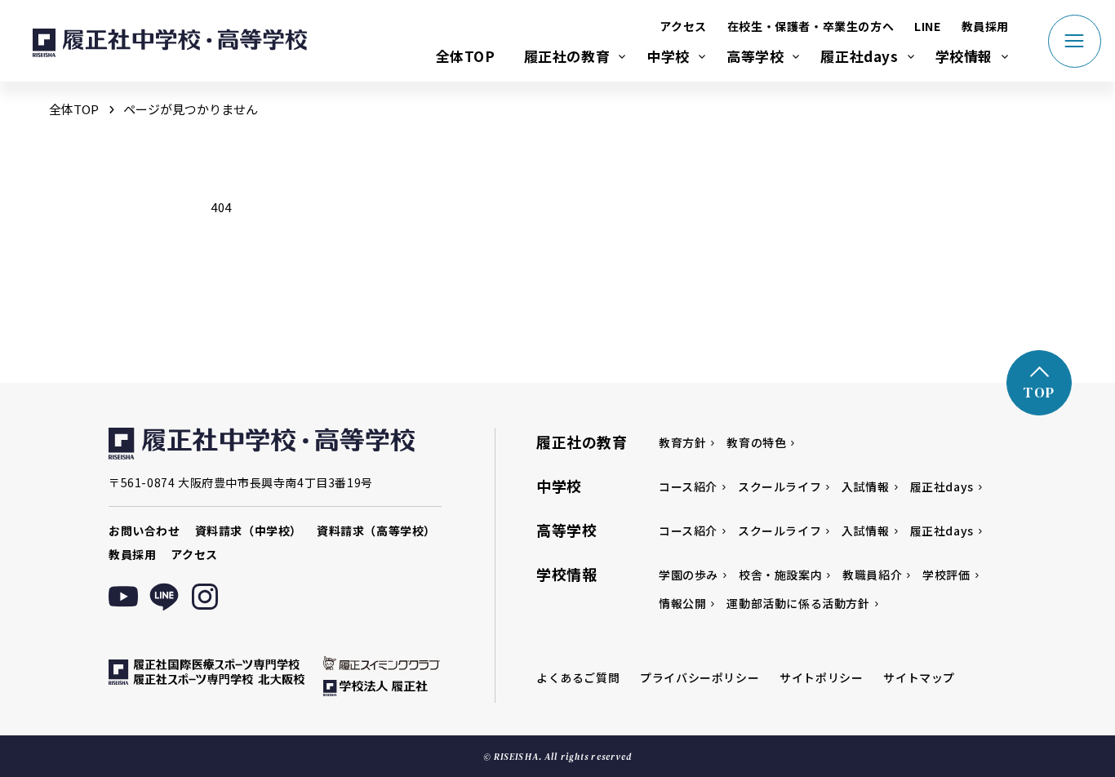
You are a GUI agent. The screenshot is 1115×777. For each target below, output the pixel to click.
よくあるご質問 (578, 677)
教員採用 (985, 26)
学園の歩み (688, 574)
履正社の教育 (567, 56)
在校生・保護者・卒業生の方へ (810, 26)
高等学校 (755, 56)
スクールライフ (779, 486)
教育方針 (682, 442)
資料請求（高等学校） (376, 530)
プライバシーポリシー (699, 677)
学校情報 (964, 56)
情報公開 (682, 603)
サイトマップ (919, 677)
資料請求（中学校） (248, 530)
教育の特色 (756, 442)
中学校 (668, 56)
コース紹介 (688, 486)
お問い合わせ (144, 530)
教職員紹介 (872, 574)
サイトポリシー (821, 677)
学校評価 (946, 574)
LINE (927, 26)
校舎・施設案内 (780, 574)
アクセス (683, 26)
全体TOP (465, 56)
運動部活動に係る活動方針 (797, 603)
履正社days (859, 56)
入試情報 (865, 486)
